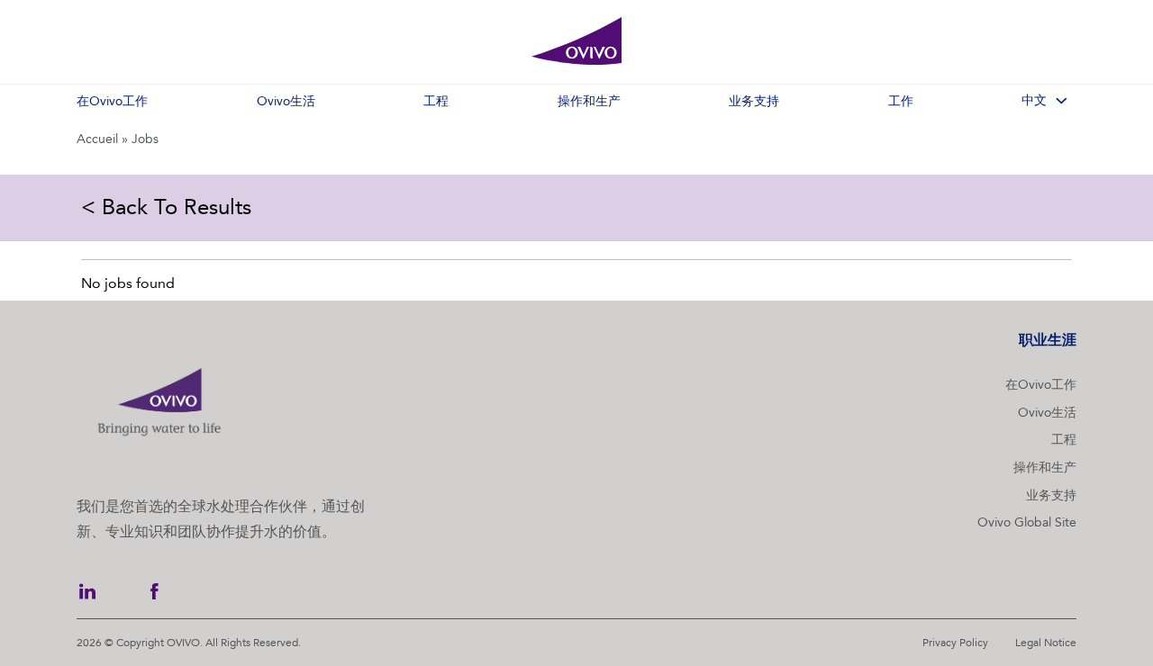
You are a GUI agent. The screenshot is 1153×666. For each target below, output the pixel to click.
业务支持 (1051, 495)
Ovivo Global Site (1026, 522)
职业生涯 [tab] (1047, 339)
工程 (1063, 439)
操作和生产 (1044, 467)
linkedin (87, 591)
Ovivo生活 (1047, 412)
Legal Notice (1045, 642)
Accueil (97, 139)
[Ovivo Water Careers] (576, 41)
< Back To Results (166, 207)
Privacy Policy (955, 642)
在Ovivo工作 (1040, 384)
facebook (154, 591)
